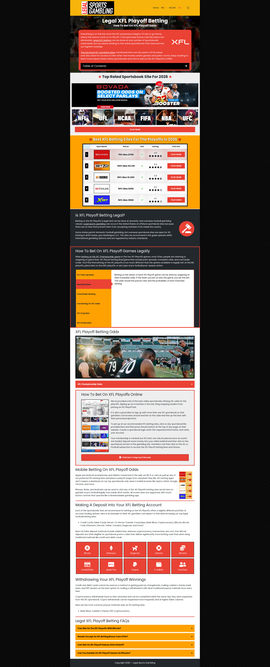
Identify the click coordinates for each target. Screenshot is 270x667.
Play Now (135, 129)
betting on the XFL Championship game (100, 256)
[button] (135, 384)
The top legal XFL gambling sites (98, 52)
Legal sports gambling (94, 224)
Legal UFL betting (102, 40)
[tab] (93, 274)
